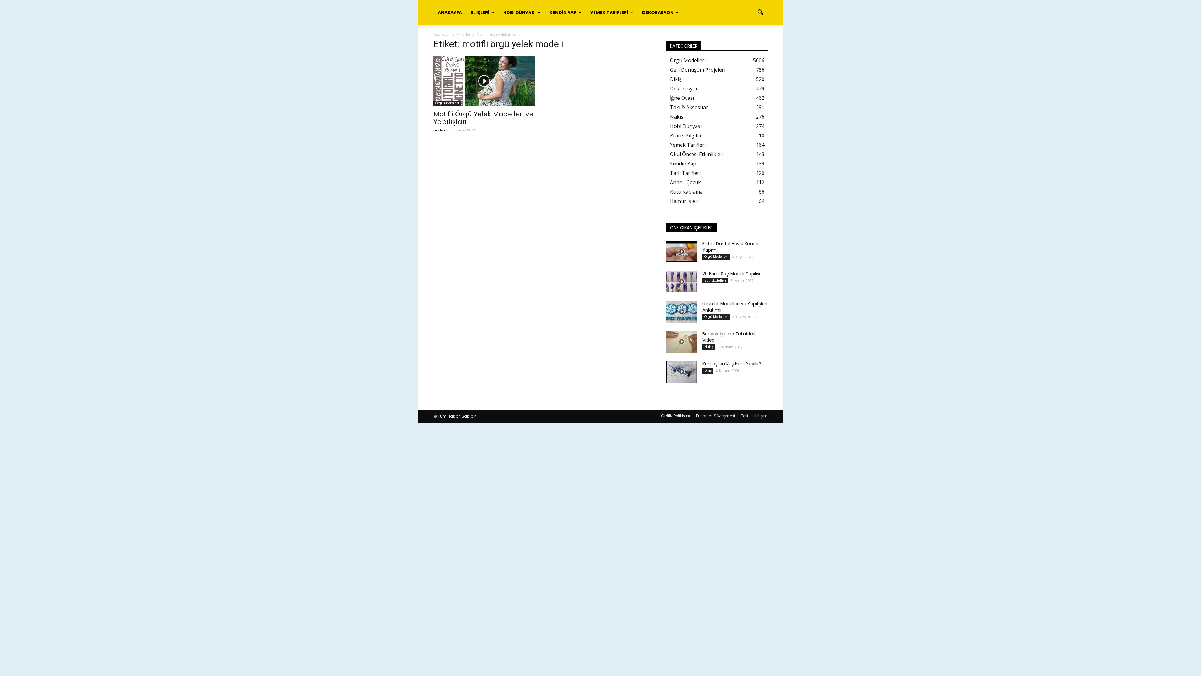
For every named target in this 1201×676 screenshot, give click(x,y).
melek (439, 130)
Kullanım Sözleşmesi (715, 416)
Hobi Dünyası (519, 12)
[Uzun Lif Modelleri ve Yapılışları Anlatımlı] (681, 312)
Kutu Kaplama (686, 191)
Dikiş (676, 79)
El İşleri (480, 12)
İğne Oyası (682, 97)
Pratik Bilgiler (686, 135)
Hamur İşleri (684, 201)
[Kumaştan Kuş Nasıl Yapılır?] (681, 372)
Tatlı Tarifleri (685, 173)
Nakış (676, 116)
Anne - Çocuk (685, 182)
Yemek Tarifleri (609, 12)
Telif (744, 416)
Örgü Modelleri (447, 103)
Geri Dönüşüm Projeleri (697, 69)
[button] (760, 12)
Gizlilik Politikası (675, 416)
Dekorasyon (658, 12)
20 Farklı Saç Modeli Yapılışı (731, 274)
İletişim (761, 416)
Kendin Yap (563, 12)
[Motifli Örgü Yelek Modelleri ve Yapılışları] (484, 81)
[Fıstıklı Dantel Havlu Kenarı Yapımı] (681, 251)
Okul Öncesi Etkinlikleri (697, 154)
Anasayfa (450, 12)
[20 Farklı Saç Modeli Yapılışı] (681, 281)
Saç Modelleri (715, 280)
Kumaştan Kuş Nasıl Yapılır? (731, 364)
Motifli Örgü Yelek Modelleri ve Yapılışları (483, 117)
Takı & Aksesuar (689, 107)
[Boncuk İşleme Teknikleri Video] (681, 342)
